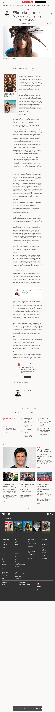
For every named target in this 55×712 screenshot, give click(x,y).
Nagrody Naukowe (18, 578)
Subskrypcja (42, 513)
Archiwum (44, 552)
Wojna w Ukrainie (5, 570)
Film (16, 555)
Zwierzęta (44, 550)
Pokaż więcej (27, 508)
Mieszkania (17, 538)
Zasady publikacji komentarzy (24, 584)
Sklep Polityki (44, 558)
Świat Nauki (4, 545)
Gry (15, 561)
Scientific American (5, 542)
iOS (37, 586)
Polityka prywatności (23, 586)
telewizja (21, 385)
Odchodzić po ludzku (46, 545)
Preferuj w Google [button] (48, 23)
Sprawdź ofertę (38, 296)
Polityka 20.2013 (16, 381)
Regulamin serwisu (22, 582)
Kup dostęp (39, 708)
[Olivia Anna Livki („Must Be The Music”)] (27, 41)
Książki (16, 551)
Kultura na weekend (32, 543)
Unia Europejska (5, 572)
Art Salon (17, 566)
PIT (15, 539)
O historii (30, 548)
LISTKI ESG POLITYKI (19, 545)
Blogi (43, 538)
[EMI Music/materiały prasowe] (10, 106)
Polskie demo (31, 552)
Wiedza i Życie (4, 544)
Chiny (3, 578)
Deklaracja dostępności (23, 588)
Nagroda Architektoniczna (20, 564)
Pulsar (16, 572)
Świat (14, 5)
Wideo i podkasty (37, 5)
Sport (43, 547)
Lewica (3, 558)
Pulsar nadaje (31, 554)
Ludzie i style (44, 539)
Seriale (16, 556)
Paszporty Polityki (18, 563)
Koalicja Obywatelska (6, 555)
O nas (43, 557)
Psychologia (30, 549)
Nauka (26, 5)
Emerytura (17, 542)
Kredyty (16, 544)
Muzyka (16, 553)
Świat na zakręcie (31, 544)
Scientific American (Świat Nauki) (20, 574)
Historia (43, 542)
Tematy (43, 555)
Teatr (16, 559)
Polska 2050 (4, 561)
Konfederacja (4, 563)
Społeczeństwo (44, 544)
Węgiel (16, 541)
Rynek (18, 5)
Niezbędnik (4, 549)
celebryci (15, 385)
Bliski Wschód (4, 575)
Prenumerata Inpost (34, 513)
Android (40, 586)
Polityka (3, 538)
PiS (2, 556)
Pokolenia (43, 5)
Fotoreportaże (44, 541)
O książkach (30, 546)
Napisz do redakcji (5, 586)
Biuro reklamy (4, 584)
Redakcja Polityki (5, 582)
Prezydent (4, 564)
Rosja (3, 577)
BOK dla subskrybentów (6, 588)
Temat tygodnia (31, 541)
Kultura (21, 5)
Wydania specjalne (5, 539)
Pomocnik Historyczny (6, 541)
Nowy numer (6, 5)
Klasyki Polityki (45, 549)
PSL (2, 559)
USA (2, 573)
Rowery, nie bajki (31, 551)
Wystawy (17, 558)
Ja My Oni (3, 547)
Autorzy (43, 553)
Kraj (10, 5)
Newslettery (30, 5)
